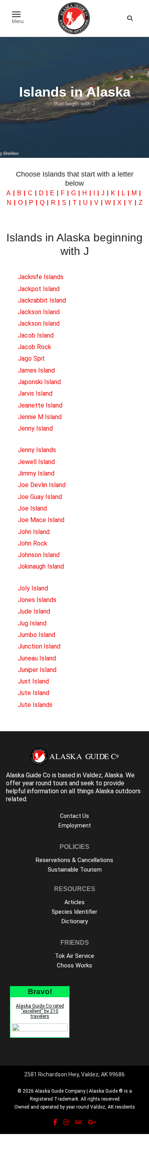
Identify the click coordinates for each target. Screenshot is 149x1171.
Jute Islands (35, 705)
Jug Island (32, 623)
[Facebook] (55, 1122)
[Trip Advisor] (78, 1122)
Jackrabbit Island (42, 300)
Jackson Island (39, 312)
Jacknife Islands (41, 277)
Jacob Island (36, 335)
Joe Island (32, 508)
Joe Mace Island (41, 520)
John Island (34, 532)
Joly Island (33, 588)
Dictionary (75, 921)
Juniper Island (37, 670)
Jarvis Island (35, 393)
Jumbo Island (36, 635)
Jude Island (34, 611)
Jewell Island (36, 462)
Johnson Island (39, 555)
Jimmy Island (36, 473)
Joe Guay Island (40, 497)
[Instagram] (66, 1122)
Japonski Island (39, 382)
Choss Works (74, 965)
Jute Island (33, 693)
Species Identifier (74, 911)
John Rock (32, 543)
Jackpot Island (39, 289)
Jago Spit (31, 358)
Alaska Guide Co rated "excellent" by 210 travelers (40, 1011)
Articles (74, 902)
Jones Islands (37, 600)
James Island (36, 370)
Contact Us (74, 816)
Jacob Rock (34, 347)
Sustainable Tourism (75, 869)
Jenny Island (35, 428)
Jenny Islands (37, 450)
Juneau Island (37, 658)
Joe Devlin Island (42, 485)
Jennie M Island (40, 417)
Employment (74, 825)
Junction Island (39, 646)
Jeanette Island (40, 405)
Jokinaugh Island (41, 566)
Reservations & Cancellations (74, 860)
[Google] (92, 1122)
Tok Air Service (74, 955)
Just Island (33, 681)
